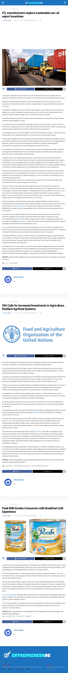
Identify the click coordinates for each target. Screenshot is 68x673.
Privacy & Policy (19, 669)
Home (3, 9)
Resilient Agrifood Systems (39, 466)
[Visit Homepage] (34, 2)
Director (38, 431)
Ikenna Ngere (7, 20)
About (3, 669)
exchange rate (23, 221)
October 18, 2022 (18, 20)
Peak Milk (28, 616)
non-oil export (13, 263)
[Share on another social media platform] (64, 89)
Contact (27, 669)
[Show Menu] (3, 2)
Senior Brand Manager (9, 595)
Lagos (58, 573)
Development (36, 412)
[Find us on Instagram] (53, 669)
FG (7, 263)
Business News (14, 9)
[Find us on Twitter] (49, 669)
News (7, 9)
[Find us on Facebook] (46, 669)
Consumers (20, 616)
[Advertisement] (34, 34)
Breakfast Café (10, 616)
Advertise (10, 669)
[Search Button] (65, 2)
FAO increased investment (22, 466)
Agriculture (9, 466)
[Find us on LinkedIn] (51, 669)
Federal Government (19, 206)
